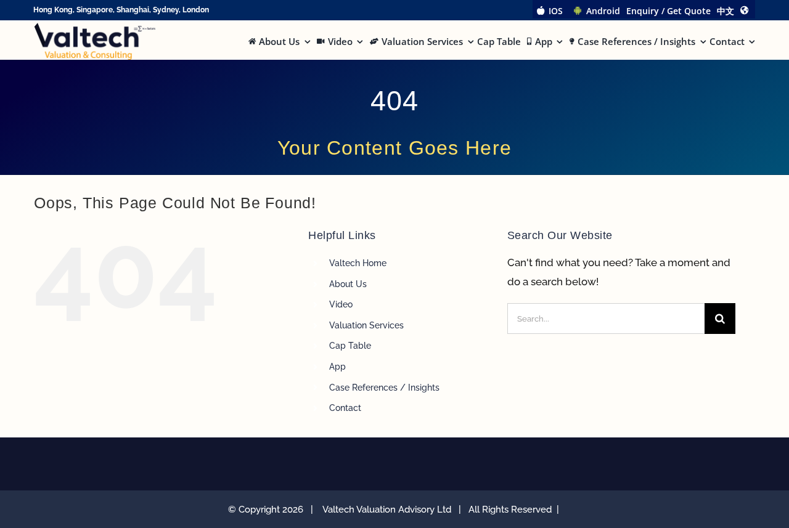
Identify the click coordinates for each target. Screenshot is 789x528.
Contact (345, 408)
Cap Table (350, 346)
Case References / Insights (384, 387)
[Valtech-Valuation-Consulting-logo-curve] (94, 28)
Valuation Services (366, 325)
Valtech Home (357, 263)
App (337, 367)
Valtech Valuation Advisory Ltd (389, 509)
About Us (348, 284)
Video (341, 304)
